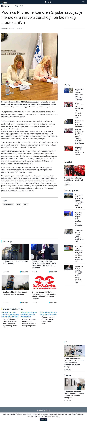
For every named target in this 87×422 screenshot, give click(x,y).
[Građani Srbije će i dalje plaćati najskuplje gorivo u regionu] (15, 282)
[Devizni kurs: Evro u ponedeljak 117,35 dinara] (15, 252)
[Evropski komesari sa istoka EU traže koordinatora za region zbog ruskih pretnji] (11, 315)
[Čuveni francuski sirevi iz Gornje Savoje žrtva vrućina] (49, 314)
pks (18, 204)
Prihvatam (43, 419)
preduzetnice (8, 204)
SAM (25, 204)
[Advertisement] (30, 225)
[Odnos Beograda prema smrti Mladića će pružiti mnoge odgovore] (30, 315)
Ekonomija (24, 271)
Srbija (16, 6)
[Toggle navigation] (83, 2)
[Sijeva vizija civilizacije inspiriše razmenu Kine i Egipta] (74, 170)
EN (49, 2)
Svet (21, 6)
